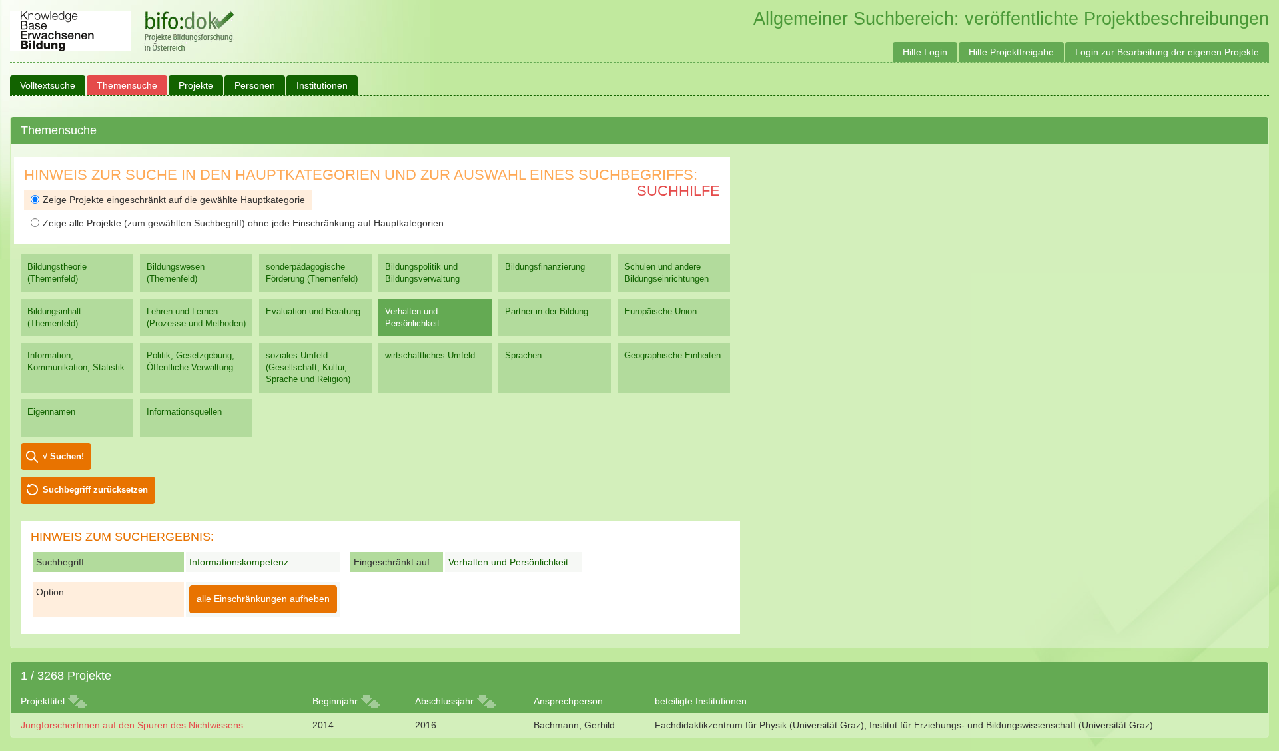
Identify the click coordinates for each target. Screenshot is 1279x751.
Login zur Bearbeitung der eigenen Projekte (1167, 52)
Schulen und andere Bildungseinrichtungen (666, 273)
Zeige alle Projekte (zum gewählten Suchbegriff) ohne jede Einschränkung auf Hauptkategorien (243, 223)
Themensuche (127, 85)
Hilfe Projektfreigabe (1011, 52)
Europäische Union (660, 311)
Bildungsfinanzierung (545, 267)
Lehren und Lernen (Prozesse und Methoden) (196, 317)
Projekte (196, 85)
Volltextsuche (47, 85)
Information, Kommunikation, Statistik (76, 361)
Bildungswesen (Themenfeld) (176, 273)
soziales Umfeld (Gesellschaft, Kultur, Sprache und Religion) (308, 367)
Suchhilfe (678, 190)
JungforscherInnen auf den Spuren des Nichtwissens (132, 725)
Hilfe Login (925, 52)
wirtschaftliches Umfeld (430, 355)
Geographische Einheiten (672, 355)
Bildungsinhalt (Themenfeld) (54, 317)
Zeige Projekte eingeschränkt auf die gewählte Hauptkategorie (174, 199)
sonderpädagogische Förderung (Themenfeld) (312, 273)
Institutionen (322, 85)
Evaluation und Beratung (313, 311)
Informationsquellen (184, 412)
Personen (254, 85)
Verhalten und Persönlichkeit (412, 317)
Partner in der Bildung (546, 311)
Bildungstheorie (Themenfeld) (57, 273)
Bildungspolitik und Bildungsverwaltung (422, 273)
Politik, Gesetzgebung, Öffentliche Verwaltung (190, 361)
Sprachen (523, 355)
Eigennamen (51, 412)
